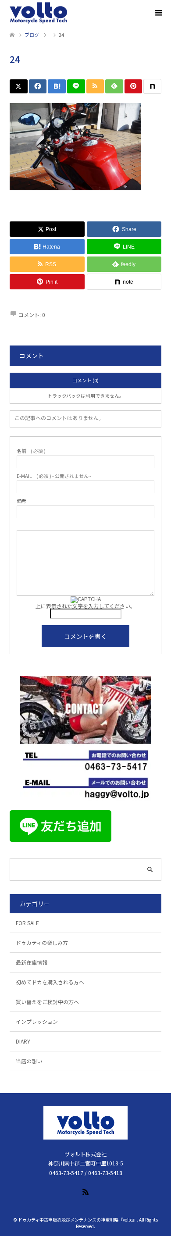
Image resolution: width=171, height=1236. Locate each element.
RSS (85, 1191)
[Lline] (76, 86)
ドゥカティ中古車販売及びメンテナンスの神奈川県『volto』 (77, 1219)
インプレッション (37, 1021)
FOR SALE (27, 922)
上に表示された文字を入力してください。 (85, 605)
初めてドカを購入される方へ (50, 982)
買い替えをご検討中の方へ (47, 1001)
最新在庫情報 (31, 962)
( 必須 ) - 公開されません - (54, 476)
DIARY (23, 1041)
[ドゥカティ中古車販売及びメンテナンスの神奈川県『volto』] (39, 13)
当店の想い (29, 1061)
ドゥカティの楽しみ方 (42, 942)
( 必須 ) (31, 451)
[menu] (158, 13)
